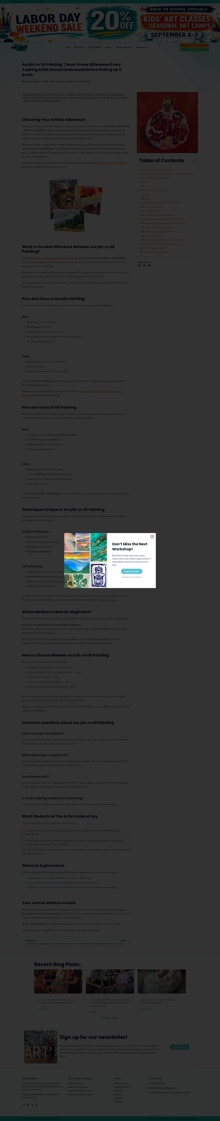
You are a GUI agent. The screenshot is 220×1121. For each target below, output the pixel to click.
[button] (152, 536)
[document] (110, 560)
